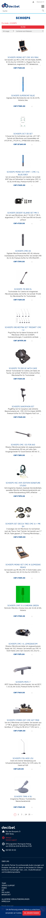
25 (29, 814)
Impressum (6, 901)
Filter (23, 27)
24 (26, 814)
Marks (4, 888)
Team (4, 883)
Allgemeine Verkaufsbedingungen (15, 899)
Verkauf (8, 838)
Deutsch (40, 2)
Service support (11, 840)
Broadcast (6, 895)
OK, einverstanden (31, 913)
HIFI (3, 890)
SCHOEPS (13, 23)
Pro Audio (5, 23)
